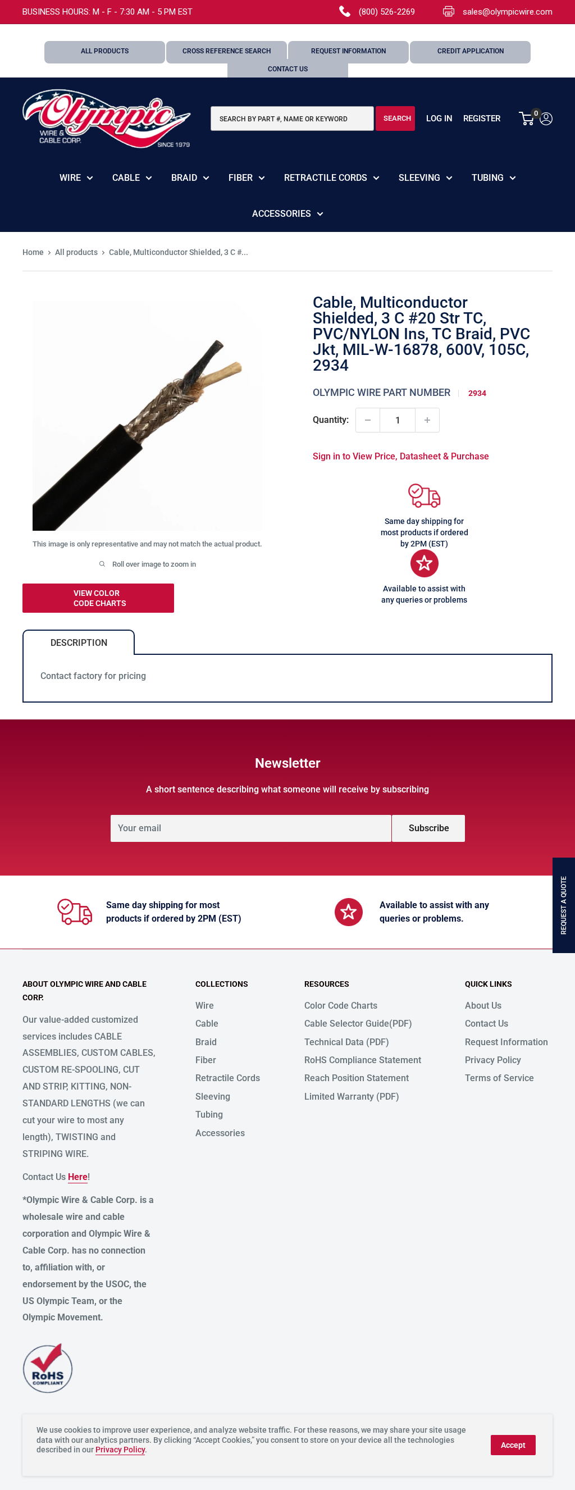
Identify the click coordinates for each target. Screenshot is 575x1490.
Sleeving (419, 177)
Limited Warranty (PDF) (351, 1096)
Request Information (348, 51)
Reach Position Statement (356, 1078)
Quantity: (331, 419)
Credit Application (470, 51)
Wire (70, 177)
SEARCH (397, 118)
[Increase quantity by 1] (427, 420)
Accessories (281, 213)
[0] (527, 118)
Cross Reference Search (226, 51)
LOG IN (439, 118)
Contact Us (288, 69)
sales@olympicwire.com (508, 12)
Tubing (488, 177)
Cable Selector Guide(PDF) (358, 1023)
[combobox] (292, 118)
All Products (105, 51)
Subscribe (429, 828)
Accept (513, 1445)
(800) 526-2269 (387, 12)
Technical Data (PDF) (346, 1042)
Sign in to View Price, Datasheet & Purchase (401, 456)
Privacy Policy (493, 1060)
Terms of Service (499, 1078)
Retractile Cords (325, 177)
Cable (126, 177)
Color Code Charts (340, 1005)
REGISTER (481, 118)
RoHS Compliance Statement (362, 1060)
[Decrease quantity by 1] (368, 420)
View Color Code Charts (100, 598)
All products (76, 252)
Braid (184, 177)
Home (33, 252)
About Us (483, 1005)
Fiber (241, 177)
